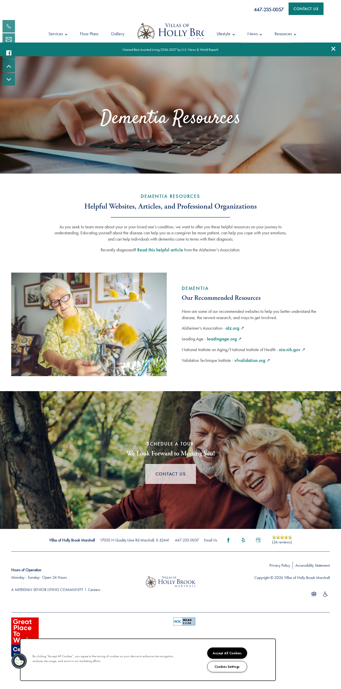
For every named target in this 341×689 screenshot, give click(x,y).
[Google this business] (258, 540)
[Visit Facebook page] (228, 540)
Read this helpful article (160, 250)
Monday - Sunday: (25, 577)
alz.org (232, 328)
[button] (333, 48)
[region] (148, 659)
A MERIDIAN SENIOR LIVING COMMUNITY (47, 589)
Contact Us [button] (171, 474)
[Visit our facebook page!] (8, 53)
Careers (94, 589)
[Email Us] (8, 39)
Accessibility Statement (312, 565)
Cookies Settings (227, 666)
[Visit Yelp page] (243, 540)
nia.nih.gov (290, 349)
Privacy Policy (279, 565)
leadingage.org (222, 339)
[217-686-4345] (8, 26)
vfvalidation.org (249, 360)
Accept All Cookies (227, 653)
